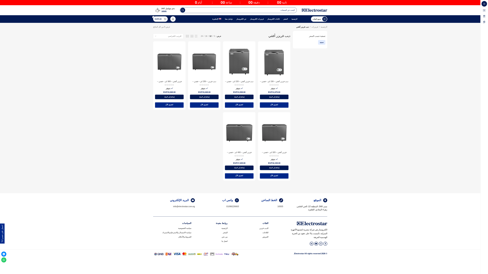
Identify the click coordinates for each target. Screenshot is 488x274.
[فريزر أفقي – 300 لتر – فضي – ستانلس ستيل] (169, 61)
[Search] (182, 10)
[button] (274, 97)
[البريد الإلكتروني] (193, 200)
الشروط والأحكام (185, 237)
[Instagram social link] (321, 244)
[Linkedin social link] (312, 244)
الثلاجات (265, 233)
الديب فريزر (263, 228)
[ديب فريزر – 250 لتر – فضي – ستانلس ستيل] (204, 61)
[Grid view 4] (187, 36)
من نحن (225, 237)
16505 (280, 206)
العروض (265, 237)
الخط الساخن (269, 200)
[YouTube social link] (316, 244)
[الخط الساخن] (281, 200)
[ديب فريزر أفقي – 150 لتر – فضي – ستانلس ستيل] (274, 61)
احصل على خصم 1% (2, 233)
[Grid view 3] (192, 36)
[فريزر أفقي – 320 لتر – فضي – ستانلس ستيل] (274, 132)
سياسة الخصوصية (184, 228)
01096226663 (232, 206)
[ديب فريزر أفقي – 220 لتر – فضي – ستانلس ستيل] (239, 61)
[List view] (196, 36)
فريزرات (314, 27)
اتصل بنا (225, 241)
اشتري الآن (274, 105)
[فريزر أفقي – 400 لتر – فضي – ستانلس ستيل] (239, 132)
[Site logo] (314, 10)
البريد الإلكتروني (179, 200)
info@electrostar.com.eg (184, 206)
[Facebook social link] (325, 244)
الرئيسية (324, 27)
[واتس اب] (237, 200)
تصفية (322, 42)
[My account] (173, 19)
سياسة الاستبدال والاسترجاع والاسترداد (176, 233)
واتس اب (227, 200)
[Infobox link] (165, 10)
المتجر (225, 233)
